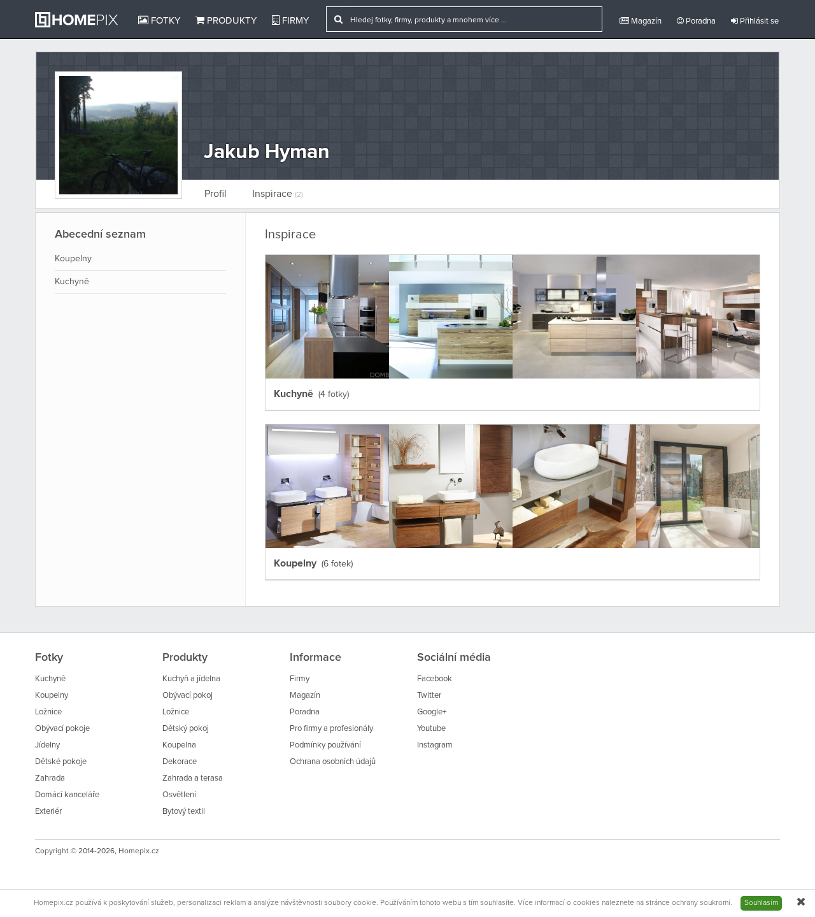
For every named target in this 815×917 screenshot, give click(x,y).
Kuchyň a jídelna (191, 679)
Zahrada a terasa (192, 778)
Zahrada (50, 778)
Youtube (431, 729)
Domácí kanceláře (67, 795)
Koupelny (73, 258)
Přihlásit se (758, 21)
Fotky (164, 20)
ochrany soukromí (701, 903)
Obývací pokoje (62, 729)
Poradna (700, 21)
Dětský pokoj (185, 729)
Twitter (429, 695)
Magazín (645, 21)
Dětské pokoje (61, 762)
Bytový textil (183, 811)
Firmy (294, 20)
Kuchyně (72, 281)
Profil (215, 194)
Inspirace (277, 194)
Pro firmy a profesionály (331, 729)
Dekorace (179, 762)
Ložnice (48, 712)
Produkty (230, 20)
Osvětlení (179, 795)
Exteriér (48, 811)
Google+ (431, 712)
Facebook (434, 679)
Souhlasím (761, 903)
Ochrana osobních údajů (333, 762)
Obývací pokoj (187, 695)
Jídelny (47, 745)
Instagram (435, 745)
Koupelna (179, 745)
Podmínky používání (325, 745)
